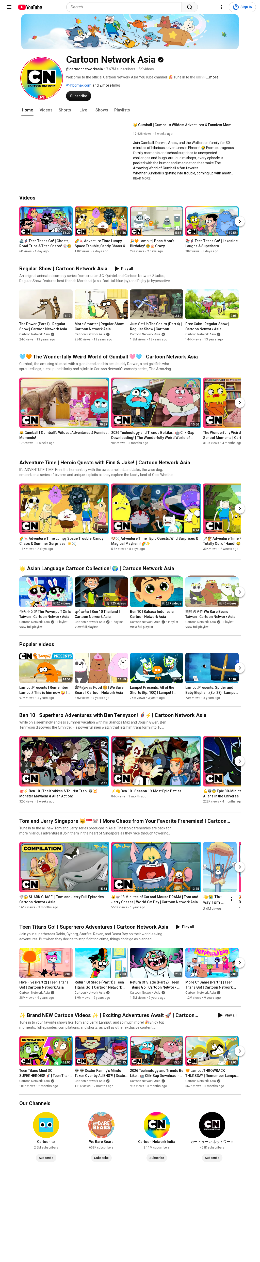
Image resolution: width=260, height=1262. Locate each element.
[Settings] (222, 7)
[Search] (190, 7)
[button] (41, 78)
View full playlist (30, 627)
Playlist (62, 622)
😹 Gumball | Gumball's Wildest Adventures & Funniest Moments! (184, 125)
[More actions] (231, 899)
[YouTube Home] (29, 7)
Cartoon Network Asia (34, 334)
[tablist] (130, 110)
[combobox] (126, 7)
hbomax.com (80, 85)
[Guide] (9, 7)
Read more (142, 178)
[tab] (27, 110)
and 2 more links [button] (106, 85)
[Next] (240, 221)
